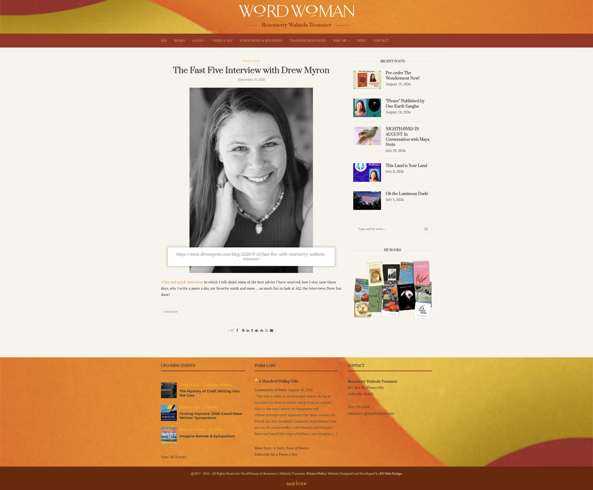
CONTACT (381, 40)
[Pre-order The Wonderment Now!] (367, 79)
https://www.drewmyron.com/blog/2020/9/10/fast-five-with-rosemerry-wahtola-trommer (251, 256)
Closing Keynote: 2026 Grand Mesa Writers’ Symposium (211, 415)
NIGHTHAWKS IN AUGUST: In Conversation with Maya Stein (407, 137)
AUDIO (197, 40)
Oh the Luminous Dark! (407, 193)
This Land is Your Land (406, 165)
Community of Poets (271, 390)
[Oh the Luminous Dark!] (367, 200)
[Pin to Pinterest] (243, 330)
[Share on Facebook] (237, 330)
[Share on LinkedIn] (247, 330)
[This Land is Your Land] (367, 172)
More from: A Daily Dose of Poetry (282, 448)
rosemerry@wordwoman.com (371, 413)
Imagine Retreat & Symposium (207, 436)
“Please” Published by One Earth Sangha (405, 104)
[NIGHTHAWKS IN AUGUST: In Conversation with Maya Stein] (367, 136)
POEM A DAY (223, 40)
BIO (164, 40)
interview (171, 312)
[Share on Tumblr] (252, 330)
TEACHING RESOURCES (307, 40)
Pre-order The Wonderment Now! (403, 75)
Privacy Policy (316, 473)
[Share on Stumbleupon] (261, 330)
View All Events (173, 457)
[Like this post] (232, 330)
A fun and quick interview (181, 282)
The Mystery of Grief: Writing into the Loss (210, 393)
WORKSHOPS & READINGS (261, 40)
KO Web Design (390, 473)
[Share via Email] (271, 330)
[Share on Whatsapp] (266, 330)
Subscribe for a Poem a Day (276, 454)
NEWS (361, 40)
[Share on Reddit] (256, 330)
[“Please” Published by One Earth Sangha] (367, 108)
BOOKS (179, 40)
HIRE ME (340, 40)
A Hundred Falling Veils (278, 381)
